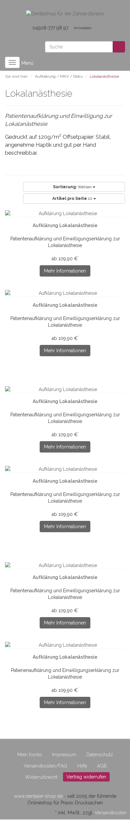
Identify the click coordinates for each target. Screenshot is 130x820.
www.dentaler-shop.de (38, 796)
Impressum (64, 754)
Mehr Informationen (65, 271)
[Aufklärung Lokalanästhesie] (65, 213)
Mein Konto (29, 754)
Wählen (73, 187)
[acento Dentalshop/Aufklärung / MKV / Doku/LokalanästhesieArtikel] (76, 94)
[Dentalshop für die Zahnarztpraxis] (65, 13)
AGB (102, 766)
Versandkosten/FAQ (45, 766)
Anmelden (83, 28)
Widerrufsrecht (41, 777)
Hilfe (82, 766)
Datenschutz (99, 754)
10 (72, 198)
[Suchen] (119, 46)
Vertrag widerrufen (86, 776)
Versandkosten (111, 812)
